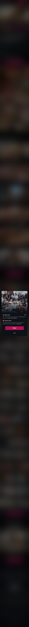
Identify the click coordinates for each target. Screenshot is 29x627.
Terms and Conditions (12, 318)
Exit (14, 333)
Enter (14, 328)
